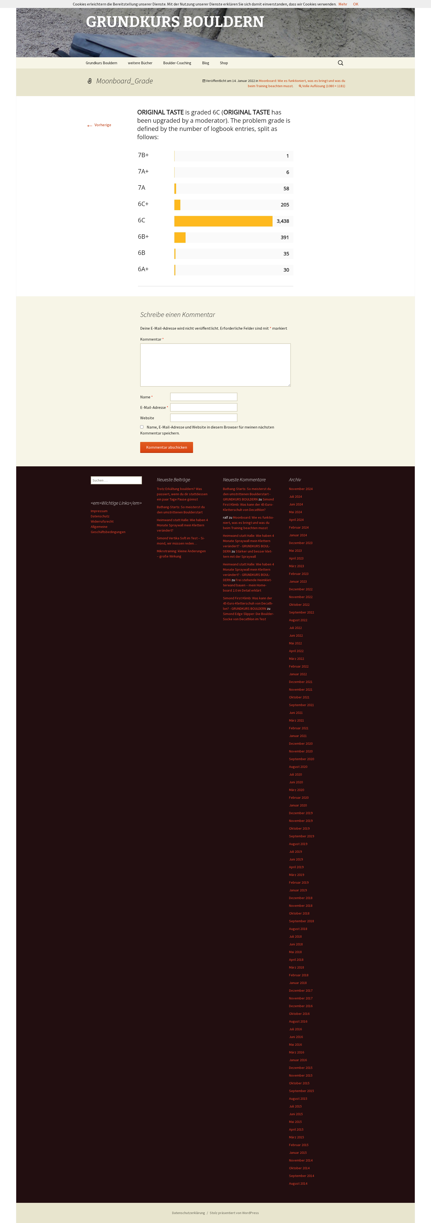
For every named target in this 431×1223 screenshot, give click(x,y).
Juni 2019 (296, 859)
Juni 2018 (296, 944)
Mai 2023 (295, 550)
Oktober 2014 (299, 1168)
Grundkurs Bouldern (101, 63)
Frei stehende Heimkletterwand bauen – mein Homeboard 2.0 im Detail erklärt (247, 585)
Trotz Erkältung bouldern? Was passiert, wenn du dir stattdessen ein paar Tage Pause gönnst (182, 494)
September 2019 (301, 836)
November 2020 (301, 751)
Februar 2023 (299, 573)
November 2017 (301, 998)
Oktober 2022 (299, 604)
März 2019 (296, 874)
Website (147, 417)
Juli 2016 (295, 1029)
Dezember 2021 (301, 681)
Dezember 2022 (301, 589)
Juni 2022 (296, 635)
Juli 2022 (295, 627)
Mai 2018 (295, 952)
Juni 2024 (296, 504)
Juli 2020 (295, 774)
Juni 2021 (296, 712)
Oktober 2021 (299, 697)
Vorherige (98, 124)
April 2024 (296, 519)
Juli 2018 (295, 936)
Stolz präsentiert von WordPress (234, 1213)
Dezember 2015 (301, 1067)
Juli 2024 (295, 496)
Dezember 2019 (301, 813)
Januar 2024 (298, 535)
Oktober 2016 (299, 1013)
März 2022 (296, 658)
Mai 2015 (295, 1121)
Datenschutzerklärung (188, 1213)
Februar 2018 (299, 975)
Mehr (342, 3)
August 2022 (298, 620)
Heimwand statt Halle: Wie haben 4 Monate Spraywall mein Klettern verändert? (182, 525)
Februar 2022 (299, 666)
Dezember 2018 (301, 898)
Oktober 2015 (299, 1083)
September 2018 (301, 921)
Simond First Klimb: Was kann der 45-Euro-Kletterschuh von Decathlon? (248, 504)
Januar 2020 (298, 805)
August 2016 (298, 1021)
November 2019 (301, 820)
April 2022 (296, 651)
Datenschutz (100, 516)
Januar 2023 (298, 581)
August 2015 (298, 1098)
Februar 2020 (299, 797)
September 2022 (301, 612)
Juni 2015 (296, 1114)
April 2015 (296, 1129)
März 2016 (296, 1052)
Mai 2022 (295, 643)
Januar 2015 (298, 1152)
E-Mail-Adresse (154, 407)
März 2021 (296, 720)
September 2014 (301, 1175)
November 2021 (301, 689)
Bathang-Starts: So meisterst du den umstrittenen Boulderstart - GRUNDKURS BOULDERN (247, 494)
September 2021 (301, 705)
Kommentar (152, 339)
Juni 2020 (296, 782)
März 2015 (296, 1137)
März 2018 (296, 967)
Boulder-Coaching (177, 63)
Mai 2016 (295, 1044)
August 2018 (298, 928)
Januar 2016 (298, 1060)
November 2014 (301, 1160)
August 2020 (298, 766)
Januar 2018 (298, 982)
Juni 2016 (296, 1037)
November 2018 (301, 905)
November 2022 (301, 597)
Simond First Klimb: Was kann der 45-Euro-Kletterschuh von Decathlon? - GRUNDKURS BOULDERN (248, 603)
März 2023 (296, 566)
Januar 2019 (298, 890)
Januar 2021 (298, 736)
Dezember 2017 (301, 990)
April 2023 (296, 558)
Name (146, 396)
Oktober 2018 (299, 913)
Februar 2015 (299, 1145)
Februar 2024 (299, 527)
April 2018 (296, 959)
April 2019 (296, 867)
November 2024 (301, 489)
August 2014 (298, 1183)
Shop (224, 63)
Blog (205, 63)
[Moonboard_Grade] (215, 195)
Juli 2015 (295, 1106)
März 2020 (296, 790)
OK (355, 3)
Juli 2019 (295, 851)
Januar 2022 (298, 674)
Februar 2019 (299, 882)
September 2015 (301, 1091)
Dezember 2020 (301, 743)
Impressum (99, 511)
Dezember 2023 (301, 543)
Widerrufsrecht (102, 521)
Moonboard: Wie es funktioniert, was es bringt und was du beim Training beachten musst (248, 522)
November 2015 (301, 1075)
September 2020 (301, 759)
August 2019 (298, 844)
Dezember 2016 (301, 1006)
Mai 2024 (295, 512)
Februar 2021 (299, 728)
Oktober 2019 (299, 828)
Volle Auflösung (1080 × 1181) (323, 86)
